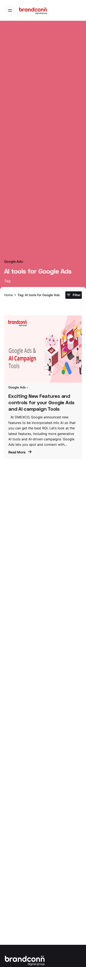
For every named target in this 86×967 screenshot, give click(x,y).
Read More (17, 452)
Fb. (80, 483)
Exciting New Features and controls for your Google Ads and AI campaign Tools (41, 402)
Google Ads (13, 261)
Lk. (80, 462)
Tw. (80, 473)
